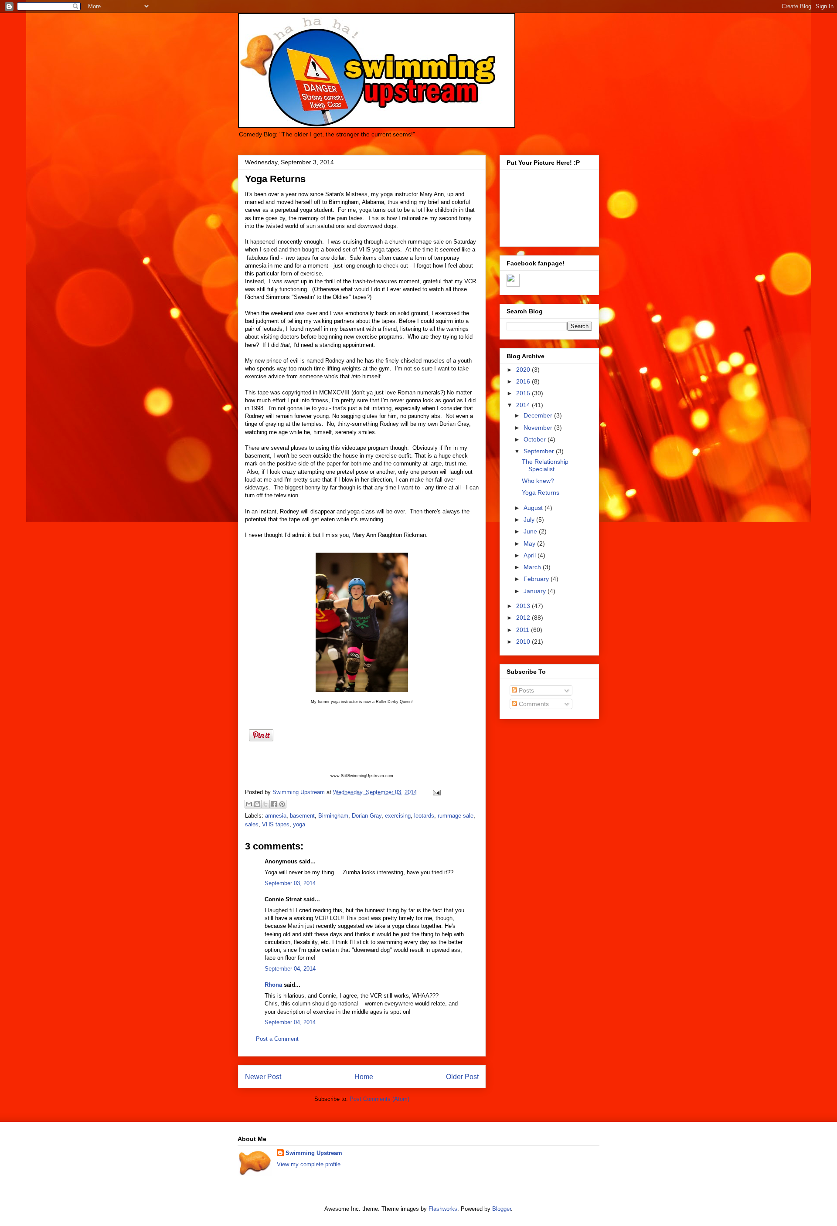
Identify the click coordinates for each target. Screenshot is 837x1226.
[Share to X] (265, 804)
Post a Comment (277, 1039)
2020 (524, 369)
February (537, 578)
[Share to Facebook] (273, 804)
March (533, 567)
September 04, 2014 (290, 968)
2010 (524, 641)
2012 (524, 617)
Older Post (462, 1076)
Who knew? (538, 480)
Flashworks (443, 1209)
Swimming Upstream (314, 1153)
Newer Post (263, 1076)
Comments (533, 703)
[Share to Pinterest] (282, 804)
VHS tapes (275, 824)
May (530, 543)
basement (302, 815)
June (531, 531)
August (534, 507)
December (539, 415)
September (540, 451)
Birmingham (333, 815)
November (539, 427)
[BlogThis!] (257, 804)
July (530, 519)
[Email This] (249, 804)
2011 (523, 629)
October (536, 439)
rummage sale (455, 815)
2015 (524, 393)
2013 (524, 605)
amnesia (275, 815)
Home (363, 1076)
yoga (299, 824)
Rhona (273, 984)
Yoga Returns (540, 492)
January (536, 591)
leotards (424, 815)
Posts (525, 690)
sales (252, 824)
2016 (524, 381)
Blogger (501, 1209)
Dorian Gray (366, 815)
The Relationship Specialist (545, 465)
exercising (398, 815)
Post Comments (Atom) (379, 1099)
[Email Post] (435, 792)
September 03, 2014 (290, 883)
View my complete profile (308, 1164)
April (531, 555)
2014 (524, 404)
